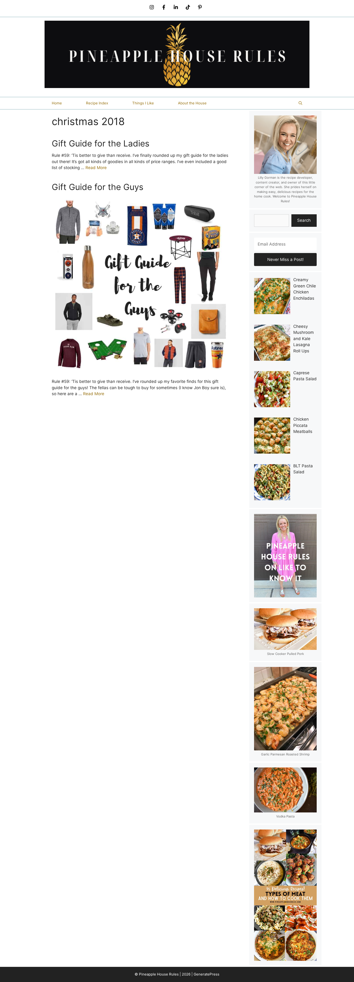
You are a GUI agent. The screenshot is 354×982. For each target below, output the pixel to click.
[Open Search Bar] (300, 103)
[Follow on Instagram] (152, 7)
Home (57, 103)
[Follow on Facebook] (164, 7)
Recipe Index (97, 103)
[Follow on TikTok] (188, 7)
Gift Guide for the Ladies (100, 143)
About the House (192, 103)
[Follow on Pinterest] (200, 7)
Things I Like (143, 103)
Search (304, 220)
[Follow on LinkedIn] (176, 7)
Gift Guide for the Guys (97, 187)
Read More (96, 167)
